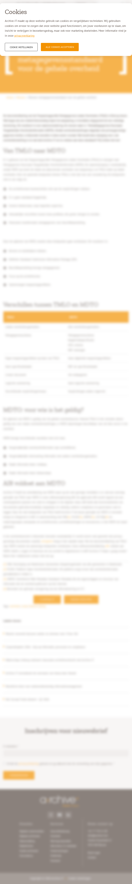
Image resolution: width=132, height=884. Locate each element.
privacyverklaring (24, 35)
